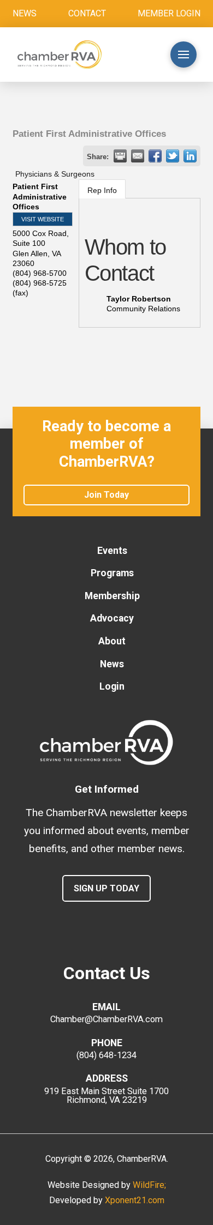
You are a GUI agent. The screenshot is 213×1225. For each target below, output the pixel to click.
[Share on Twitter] (172, 155)
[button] (140, 54)
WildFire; (149, 1185)
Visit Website (42, 219)
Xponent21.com (134, 1200)
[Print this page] (120, 155)
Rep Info (102, 190)
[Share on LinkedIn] (190, 155)
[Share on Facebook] (155, 155)
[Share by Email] (137, 155)
